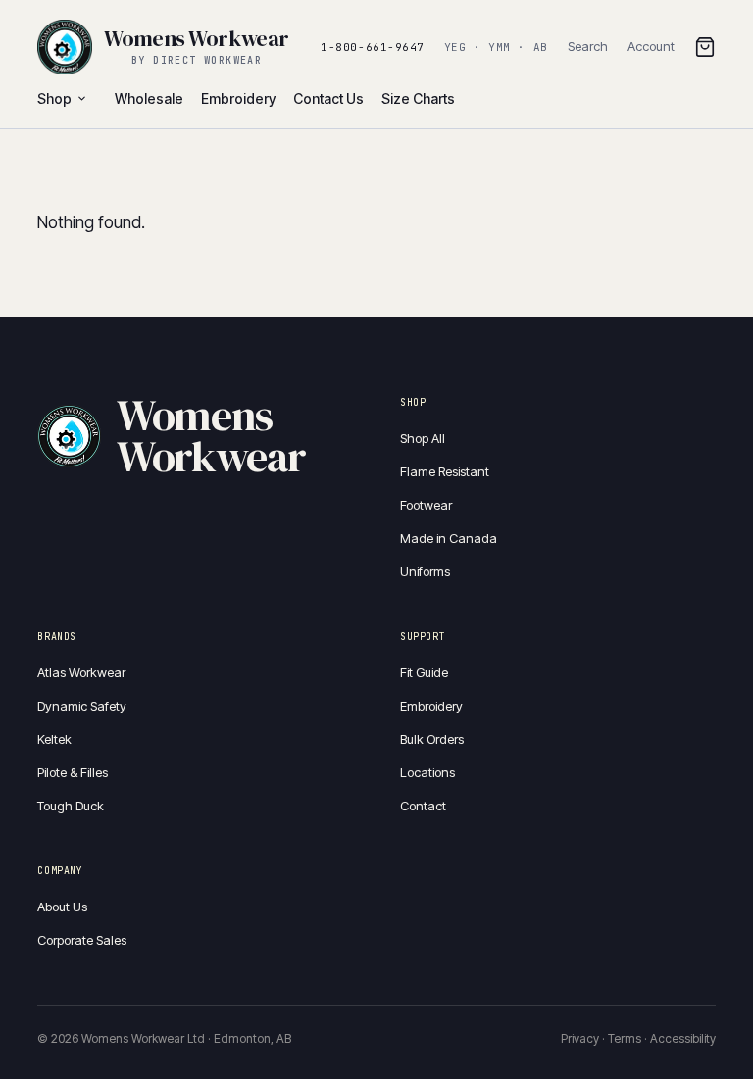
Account (651, 46)
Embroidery (431, 705)
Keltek (54, 739)
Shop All (422, 438)
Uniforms (425, 571)
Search (588, 46)
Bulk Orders (432, 739)
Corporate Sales (81, 940)
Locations (427, 772)
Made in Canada (448, 538)
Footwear (426, 505)
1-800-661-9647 (373, 47)
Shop (54, 98)
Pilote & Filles (72, 772)
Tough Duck (70, 805)
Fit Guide (424, 672)
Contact (423, 805)
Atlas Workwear (81, 672)
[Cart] (705, 47)
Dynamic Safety (81, 705)
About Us (62, 906)
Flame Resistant (444, 471)
